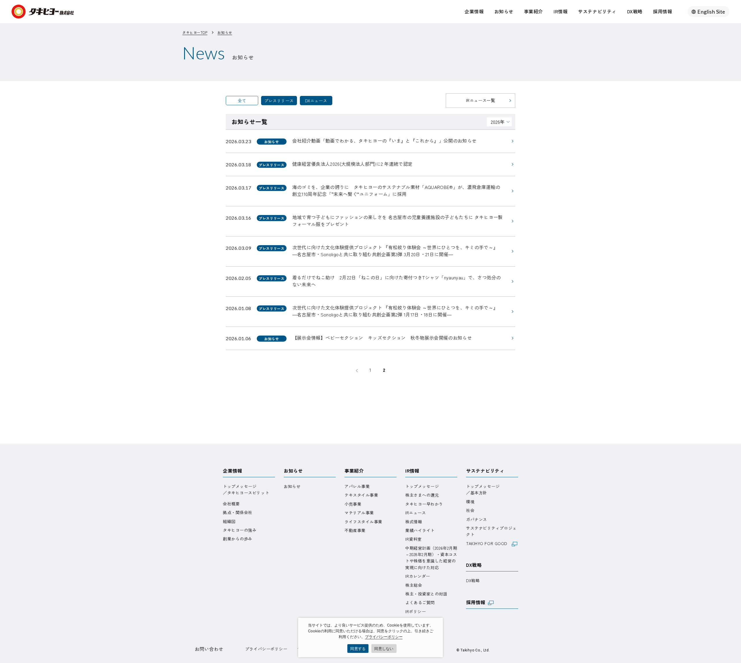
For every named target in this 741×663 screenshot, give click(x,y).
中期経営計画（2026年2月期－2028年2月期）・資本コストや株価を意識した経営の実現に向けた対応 (431, 557)
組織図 (229, 521)
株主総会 (413, 585)
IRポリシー (415, 611)
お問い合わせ (209, 648)
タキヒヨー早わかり (424, 504)
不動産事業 (355, 530)
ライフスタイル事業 (363, 521)
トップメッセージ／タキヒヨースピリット (246, 489)
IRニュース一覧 (480, 100)
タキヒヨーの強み (239, 530)
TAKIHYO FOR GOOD (489, 543)
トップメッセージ (422, 486)
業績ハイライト (420, 530)
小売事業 (352, 504)
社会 (470, 510)
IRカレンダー (417, 576)
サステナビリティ (597, 11)
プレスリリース (279, 100)
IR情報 (560, 11)
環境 (470, 501)
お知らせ (503, 11)
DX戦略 (635, 11)
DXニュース (316, 100)
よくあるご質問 (420, 602)
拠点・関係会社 (237, 512)
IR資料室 (413, 539)
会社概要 (231, 504)
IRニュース (415, 513)
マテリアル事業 (359, 513)
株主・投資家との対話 (426, 594)
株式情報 (413, 521)
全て (242, 100)
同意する (358, 648)
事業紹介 (533, 11)
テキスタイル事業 (361, 495)
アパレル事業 (357, 486)
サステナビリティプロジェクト (491, 531)
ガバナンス (476, 519)
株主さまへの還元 (422, 495)
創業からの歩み (237, 539)
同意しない (383, 648)
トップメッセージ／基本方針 (483, 489)
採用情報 (662, 11)
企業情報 (474, 11)
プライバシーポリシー (266, 649)
